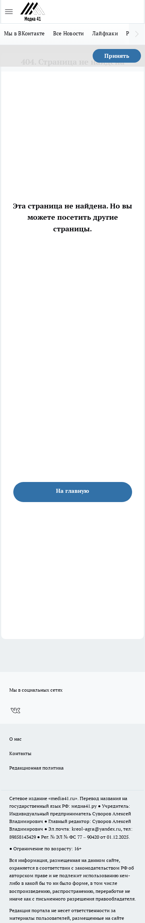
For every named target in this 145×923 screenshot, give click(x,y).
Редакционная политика (36, 768)
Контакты (20, 753)
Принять (116, 55)
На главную (72, 490)
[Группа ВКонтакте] (15, 710)
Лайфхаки (105, 33)
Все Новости (68, 33)
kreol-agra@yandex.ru (96, 829)
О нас (15, 739)
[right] (137, 34)
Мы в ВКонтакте (24, 33)
